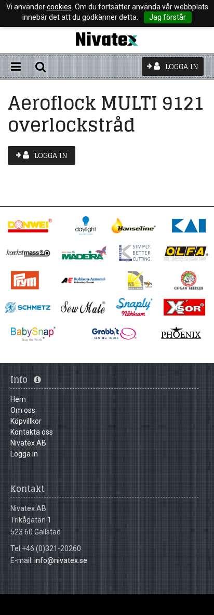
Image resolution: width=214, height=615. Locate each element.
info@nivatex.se (60, 560)
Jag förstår (167, 17)
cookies (59, 7)
